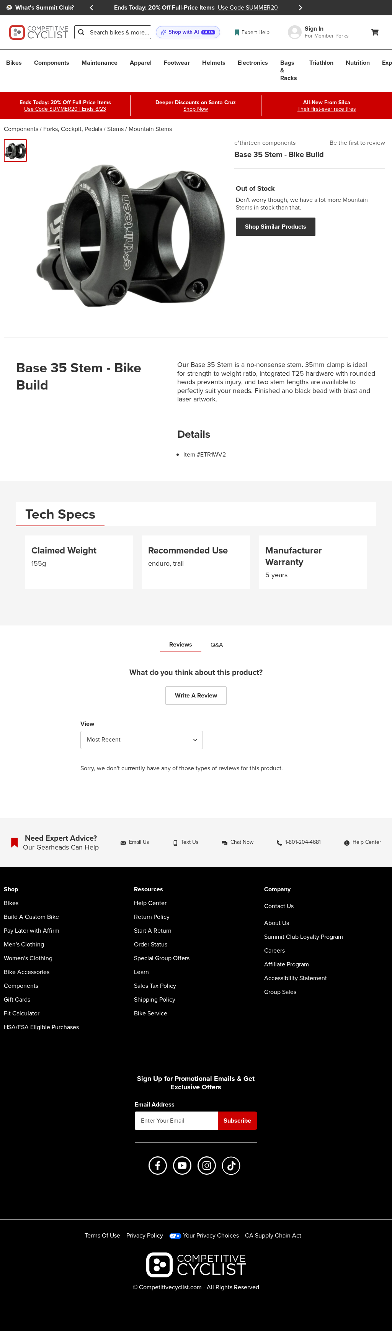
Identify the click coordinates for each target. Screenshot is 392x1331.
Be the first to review (357, 143)
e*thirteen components (265, 143)
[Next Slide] (300, 8)
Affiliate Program (286, 964)
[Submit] (81, 32)
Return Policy (152, 917)
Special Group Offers (161, 958)
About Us (276, 923)
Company (277, 890)
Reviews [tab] (180, 644)
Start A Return (153, 931)
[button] (188, 32)
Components (21, 128)
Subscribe (237, 1120)
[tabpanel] (196, 565)
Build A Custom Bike (31, 917)
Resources (148, 890)
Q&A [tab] (217, 644)
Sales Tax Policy (155, 986)
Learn (141, 972)
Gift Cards (17, 1000)
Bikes (11, 903)
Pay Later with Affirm (31, 931)
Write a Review (196, 695)
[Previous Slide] (91, 8)
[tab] (60, 514)
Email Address (155, 1104)
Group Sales (280, 992)
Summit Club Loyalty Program (303, 937)
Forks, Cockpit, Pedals (72, 128)
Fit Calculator (21, 1013)
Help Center (150, 903)
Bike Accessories (26, 972)
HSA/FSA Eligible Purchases (41, 1027)
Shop (11, 890)
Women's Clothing (28, 958)
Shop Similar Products (275, 226)
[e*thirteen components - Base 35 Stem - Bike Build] (15, 150)
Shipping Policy (154, 1000)
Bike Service (150, 1013)
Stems (115, 128)
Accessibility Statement (295, 978)
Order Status (150, 944)
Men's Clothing (24, 944)
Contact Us (279, 906)
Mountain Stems (150, 128)
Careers (274, 950)
